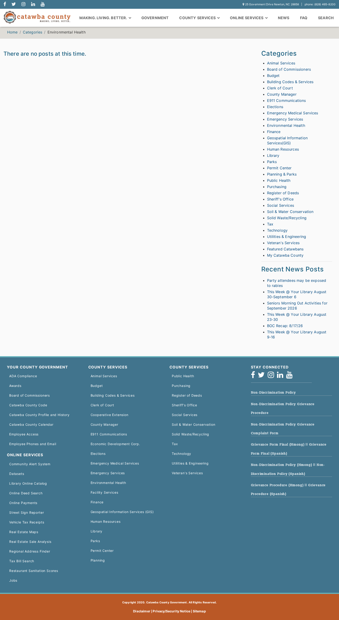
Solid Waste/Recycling (286, 218)
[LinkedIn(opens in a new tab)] (281, 376)
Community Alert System (30, 464)
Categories (32, 32)
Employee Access (24, 434)
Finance (274, 131)
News (283, 17)
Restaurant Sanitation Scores (33, 571)
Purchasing (277, 186)
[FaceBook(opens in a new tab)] (254, 376)
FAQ (303, 17)
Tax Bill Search (21, 561)
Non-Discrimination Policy (273, 392)
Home (12, 32)
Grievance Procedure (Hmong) (278, 485)
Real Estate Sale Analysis (30, 542)
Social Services (280, 205)
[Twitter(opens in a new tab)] (263, 376)
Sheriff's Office (280, 199)
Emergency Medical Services (292, 113)
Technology (277, 230)
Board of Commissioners (289, 69)
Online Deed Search (26, 493)
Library (273, 155)
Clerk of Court (280, 88)
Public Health (279, 180)
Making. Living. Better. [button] (103, 17)
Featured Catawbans (285, 249)
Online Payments (23, 503)
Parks (272, 161)
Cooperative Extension (109, 415)
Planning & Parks (282, 174)
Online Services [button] (247, 17)
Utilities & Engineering (286, 236)
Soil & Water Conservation (290, 211)
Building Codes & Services (290, 81)
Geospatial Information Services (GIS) (122, 512)
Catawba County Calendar (31, 424)
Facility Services (104, 492)
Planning (98, 560)
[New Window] (4, 4)
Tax (270, 224)
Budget (273, 75)
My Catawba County (285, 255)
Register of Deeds (283, 193)
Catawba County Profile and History (39, 415)
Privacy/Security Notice (171, 611)
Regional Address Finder (29, 551)
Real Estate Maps (23, 532)
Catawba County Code (28, 405)
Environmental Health (286, 125)
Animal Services (281, 63)
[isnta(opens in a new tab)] (272, 376)
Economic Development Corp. (115, 444)
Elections (275, 106)
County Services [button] (198, 17)
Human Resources (283, 149)
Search (326, 17)
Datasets (16, 474)
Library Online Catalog (28, 483)
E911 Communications (286, 100)
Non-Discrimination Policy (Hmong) (282, 464)
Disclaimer (141, 611)
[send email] (14, 4)
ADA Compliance (23, 376)
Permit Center (279, 168)
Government (155, 17)
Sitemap (199, 611)
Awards (15, 386)
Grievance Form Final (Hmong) (278, 444)
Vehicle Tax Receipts (26, 522)
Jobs (13, 580)
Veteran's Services (283, 242)
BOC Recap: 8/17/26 (285, 325)
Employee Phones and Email (32, 444)
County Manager (282, 94)
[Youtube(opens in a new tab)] (290, 376)
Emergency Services (285, 119)
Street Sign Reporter (26, 512)
